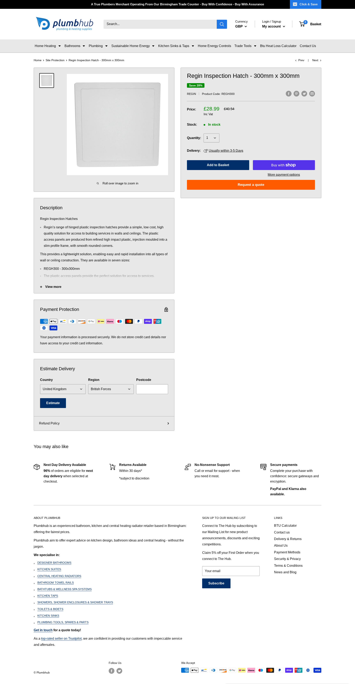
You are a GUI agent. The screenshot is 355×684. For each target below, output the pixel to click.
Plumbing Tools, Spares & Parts (63, 622)
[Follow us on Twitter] (119, 671)
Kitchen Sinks (48, 615)
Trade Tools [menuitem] (242, 46)
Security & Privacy (287, 559)
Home (37, 60)
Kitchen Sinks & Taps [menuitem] (173, 46)
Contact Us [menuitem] (308, 46)
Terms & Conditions (288, 565)
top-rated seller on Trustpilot (61, 638)
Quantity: (194, 138)
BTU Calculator (285, 525)
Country (46, 380)
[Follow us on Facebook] (111, 671)
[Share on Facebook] (289, 93)
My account (272, 26)
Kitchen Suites (49, 569)
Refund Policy (49, 423)
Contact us (282, 532)
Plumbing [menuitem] (96, 46)
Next (315, 60)
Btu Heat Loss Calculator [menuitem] (278, 46)
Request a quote (251, 185)
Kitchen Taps (47, 595)
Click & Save (309, 4)
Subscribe (216, 583)
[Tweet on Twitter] (304, 93)
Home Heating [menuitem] (45, 46)
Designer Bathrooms (54, 562)
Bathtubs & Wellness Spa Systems (64, 589)
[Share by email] (312, 93)
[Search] (222, 24)
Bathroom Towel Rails (55, 582)
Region (93, 380)
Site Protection (55, 60)
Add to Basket (218, 165)
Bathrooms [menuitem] (72, 46)
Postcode (143, 380)
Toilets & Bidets (50, 609)
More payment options (284, 174)
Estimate (53, 403)
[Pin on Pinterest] (296, 93)
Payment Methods (287, 552)
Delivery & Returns (288, 539)
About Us (281, 545)
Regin (191, 93)
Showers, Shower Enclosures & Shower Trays (75, 602)
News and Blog (285, 572)
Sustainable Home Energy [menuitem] (130, 46)
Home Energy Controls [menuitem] (214, 46)
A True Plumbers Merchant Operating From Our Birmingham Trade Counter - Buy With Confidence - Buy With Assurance (177, 4)
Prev (301, 60)
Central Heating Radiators (59, 576)
